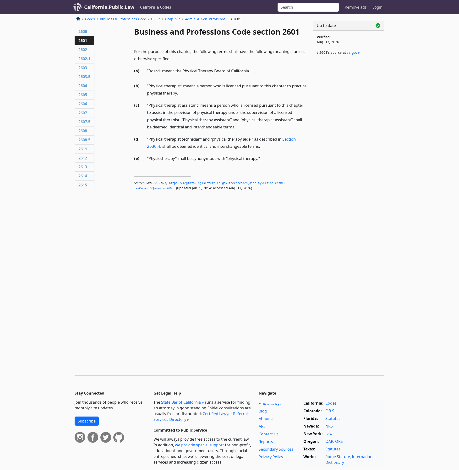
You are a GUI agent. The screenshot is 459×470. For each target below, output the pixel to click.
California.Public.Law (109, 7)
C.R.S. (330, 410)
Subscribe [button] (87, 421)
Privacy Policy (271, 456)
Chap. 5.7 (172, 19)
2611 (82, 149)
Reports (266, 441)
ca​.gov (352, 52)
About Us (267, 418)
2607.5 (84, 121)
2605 (82, 94)
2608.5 (84, 140)
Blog (263, 411)
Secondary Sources (276, 449)
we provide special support (199, 445)
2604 (82, 85)
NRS (329, 426)
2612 (82, 158)
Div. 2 (155, 19)
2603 (82, 67)
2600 (82, 31)
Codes (90, 19)
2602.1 (84, 58)
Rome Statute (337, 456)
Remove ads (356, 7)
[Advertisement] (348, 137)
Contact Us (269, 434)
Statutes (332, 418)
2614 (82, 176)
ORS (339, 441)
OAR (329, 441)
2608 (82, 130)
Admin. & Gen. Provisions (205, 19)
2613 (82, 166)
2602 (82, 49)
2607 (82, 113)
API (262, 426)
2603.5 (84, 76)
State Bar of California (181, 402)
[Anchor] (173, 58)
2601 (82, 40)
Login (377, 7)
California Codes (155, 7)
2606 (82, 103)
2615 (82, 185)
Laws (329, 433)
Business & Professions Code (123, 19)
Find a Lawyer (271, 403)
